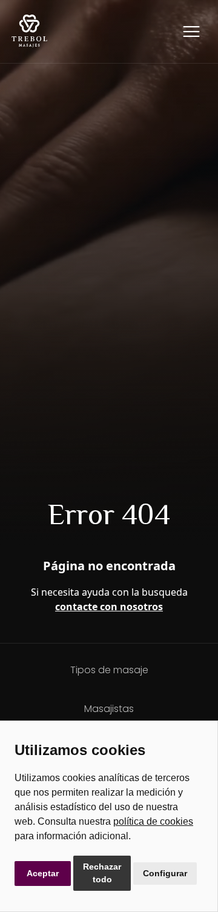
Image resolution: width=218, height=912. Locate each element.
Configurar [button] (165, 873)
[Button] (191, 31)
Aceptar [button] (43, 873)
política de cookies (153, 821)
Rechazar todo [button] (102, 873)
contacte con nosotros (109, 606)
